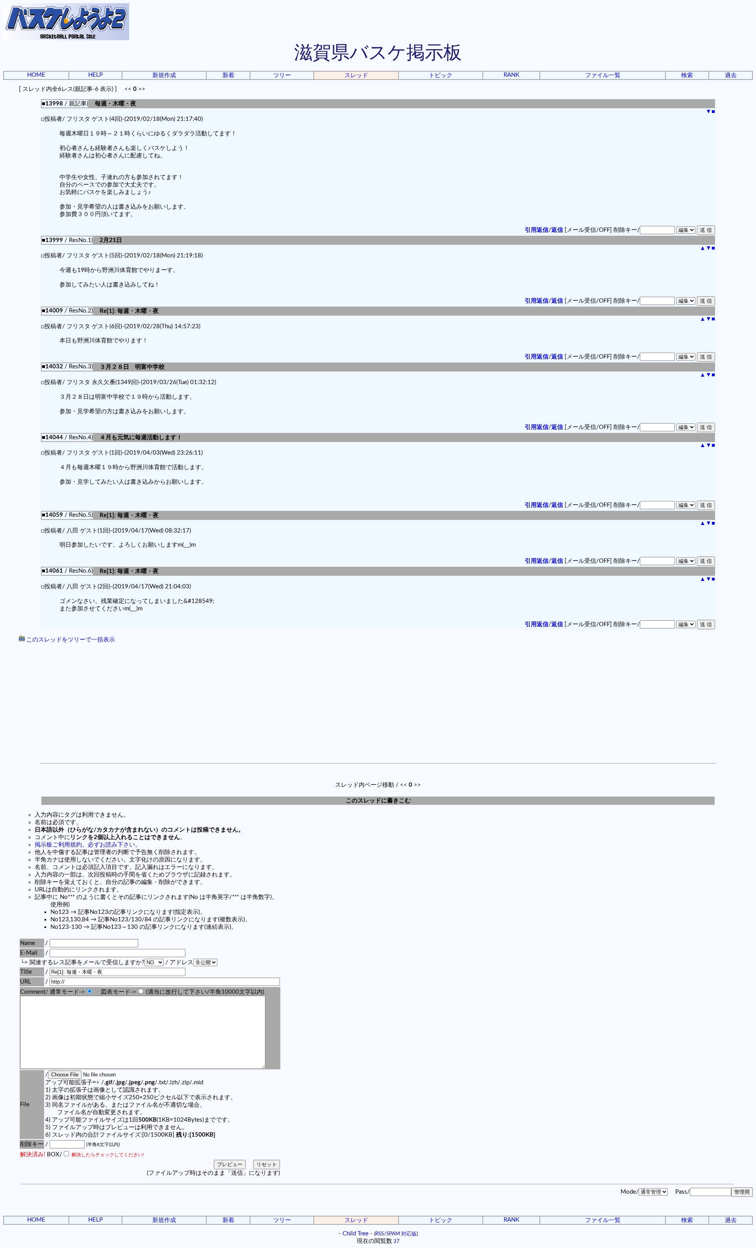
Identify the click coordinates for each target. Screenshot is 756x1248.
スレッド (356, 75)
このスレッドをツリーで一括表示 (70, 640)
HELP (95, 75)
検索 (687, 75)
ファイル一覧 (603, 75)
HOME (36, 75)
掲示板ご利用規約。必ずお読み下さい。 (88, 845)
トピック (440, 75)
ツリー (282, 75)
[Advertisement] (378, 704)
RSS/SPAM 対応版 (396, 1234)
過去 (731, 75)
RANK (511, 75)
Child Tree (356, 1234)
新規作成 (164, 75)
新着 (228, 75)
